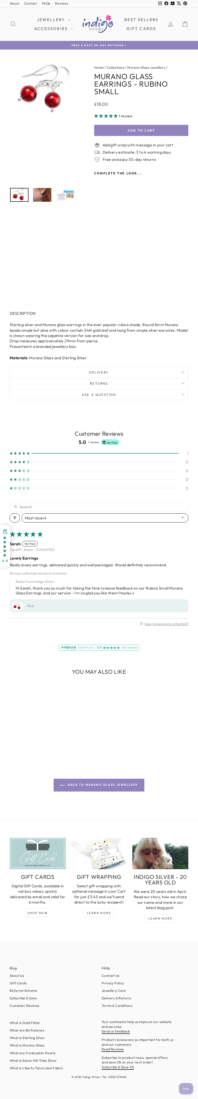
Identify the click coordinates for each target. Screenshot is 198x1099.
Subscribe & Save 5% (118, 1067)
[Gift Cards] (38, 853)
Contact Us (110, 975)
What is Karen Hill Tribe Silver (33, 1060)
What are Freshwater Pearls (32, 1053)
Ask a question (99, 394)
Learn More (99, 913)
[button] (106, 115)
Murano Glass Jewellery (146, 67)
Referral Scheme (23, 990)
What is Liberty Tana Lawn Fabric (36, 1068)
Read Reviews (113, 1049)
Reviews (61, 3)
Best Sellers (141, 19)
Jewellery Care (114, 990)
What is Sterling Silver (27, 1038)
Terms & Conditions (117, 1005)
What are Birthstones (27, 1030)
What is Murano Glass (27, 1045)
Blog (13, 968)
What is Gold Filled (25, 1023)
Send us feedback (116, 1031)
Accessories (51, 28)
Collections (115, 67)
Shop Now (38, 913)
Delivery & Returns (116, 998)
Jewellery (52, 19)
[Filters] (15, 518)
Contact (30, 3)
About (14, 3)
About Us (17, 975)
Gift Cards (141, 28)
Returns (99, 383)
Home (99, 67)
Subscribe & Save (23, 998)
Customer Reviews (24, 1005)
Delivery (99, 372)
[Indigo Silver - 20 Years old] (160, 853)
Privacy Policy (113, 983)
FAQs (46, 3)
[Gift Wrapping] (99, 853)
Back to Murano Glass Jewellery (102, 784)
